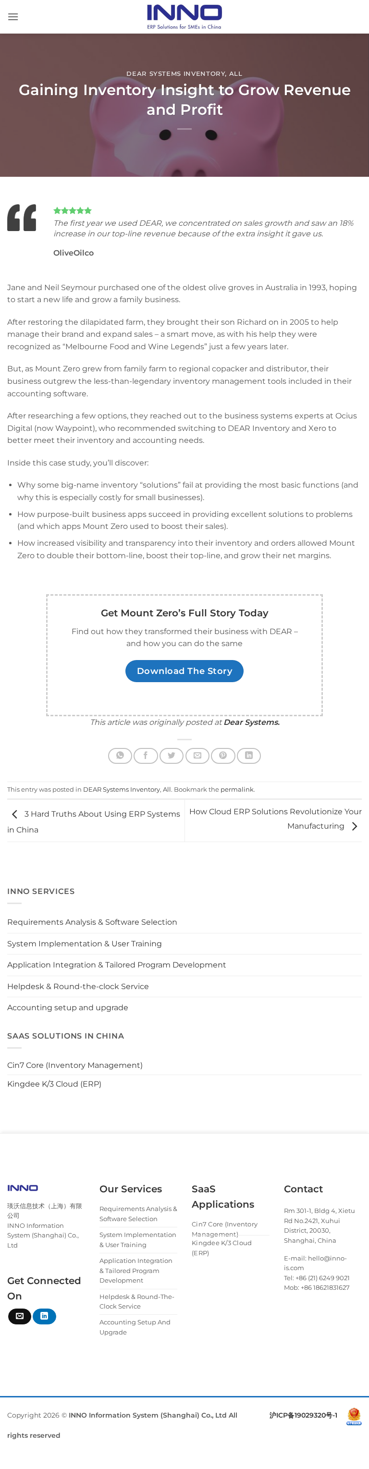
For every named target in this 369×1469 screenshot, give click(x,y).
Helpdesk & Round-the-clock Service (78, 986)
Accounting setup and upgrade (67, 1007)
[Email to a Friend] (197, 756)
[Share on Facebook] (146, 756)
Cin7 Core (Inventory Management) (75, 1065)
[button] (13, 16)
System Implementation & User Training (84, 943)
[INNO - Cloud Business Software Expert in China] (184, 17)
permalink (237, 789)
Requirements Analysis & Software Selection (92, 922)
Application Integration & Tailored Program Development (116, 964)
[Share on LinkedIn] (249, 756)
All (236, 73)
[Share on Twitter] (172, 756)
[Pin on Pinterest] (223, 756)
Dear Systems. (251, 722)
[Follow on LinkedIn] (44, 1317)
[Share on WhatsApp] (120, 756)
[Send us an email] (19, 1317)
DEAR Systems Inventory (175, 73)
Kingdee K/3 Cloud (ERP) (54, 1084)
